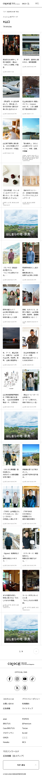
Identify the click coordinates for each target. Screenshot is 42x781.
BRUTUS (6, 723)
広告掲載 (6, 708)
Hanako (6, 742)
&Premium (26, 723)
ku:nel (24, 732)
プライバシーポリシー (31, 698)
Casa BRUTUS (9, 728)
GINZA (5, 737)
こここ (25, 737)
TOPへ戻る (21, 765)
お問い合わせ (8, 703)
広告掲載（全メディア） (14, 755)
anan (5, 719)
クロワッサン (8, 732)
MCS (24, 742)
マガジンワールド (11, 751)
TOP (4, 12)
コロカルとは (8, 698)
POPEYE (25, 719)
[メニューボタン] (37, 3)
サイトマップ (27, 708)
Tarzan (25, 728)
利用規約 (25, 703)
